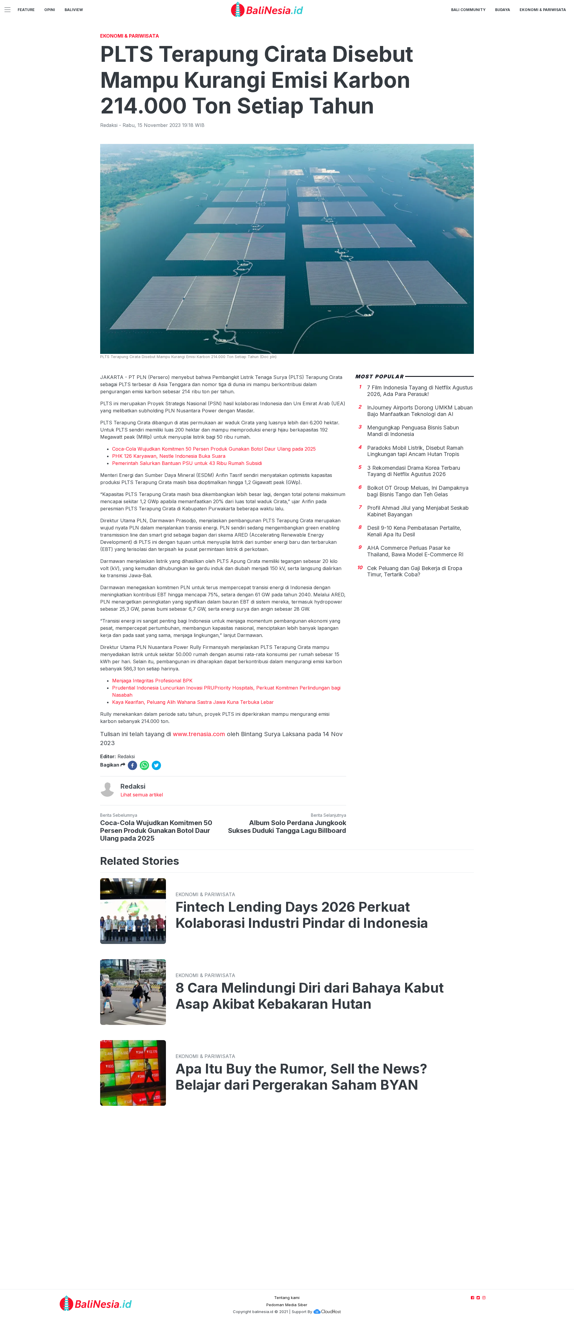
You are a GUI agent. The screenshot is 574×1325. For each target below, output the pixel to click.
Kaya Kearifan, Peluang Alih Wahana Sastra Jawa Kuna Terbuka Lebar (193, 702)
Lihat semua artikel (141, 795)
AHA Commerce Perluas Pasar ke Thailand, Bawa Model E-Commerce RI (415, 551)
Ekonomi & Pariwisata (543, 9)
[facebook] (132, 765)
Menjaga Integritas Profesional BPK (152, 681)
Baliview (74, 9)
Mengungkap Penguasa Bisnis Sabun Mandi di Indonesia (413, 430)
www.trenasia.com (199, 734)
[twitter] (156, 765)
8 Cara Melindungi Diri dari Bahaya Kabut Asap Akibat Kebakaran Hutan (309, 996)
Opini (49, 9)
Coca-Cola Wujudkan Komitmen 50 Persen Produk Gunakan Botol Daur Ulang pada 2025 (214, 449)
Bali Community (468, 9)
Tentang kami (287, 1297)
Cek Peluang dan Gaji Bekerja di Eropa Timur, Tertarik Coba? (414, 571)
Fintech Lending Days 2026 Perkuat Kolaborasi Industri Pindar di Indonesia (301, 915)
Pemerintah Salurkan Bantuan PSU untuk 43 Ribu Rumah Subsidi (187, 463)
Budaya (502, 9)
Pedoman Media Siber (286, 1304)
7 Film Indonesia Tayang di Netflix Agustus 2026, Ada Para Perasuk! (420, 390)
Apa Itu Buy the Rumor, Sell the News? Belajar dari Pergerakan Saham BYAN (301, 1077)
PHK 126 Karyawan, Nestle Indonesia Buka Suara (168, 456)
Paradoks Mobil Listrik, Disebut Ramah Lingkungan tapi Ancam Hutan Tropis (415, 450)
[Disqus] (287, 1203)
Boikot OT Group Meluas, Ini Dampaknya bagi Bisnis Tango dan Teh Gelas (417, 491)
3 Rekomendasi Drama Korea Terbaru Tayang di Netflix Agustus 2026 (413, 471)
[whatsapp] (144, 765)
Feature (26, 9)
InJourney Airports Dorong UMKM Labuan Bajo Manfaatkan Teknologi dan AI (420, 410)
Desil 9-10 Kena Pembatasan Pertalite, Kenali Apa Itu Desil (414, 531)
